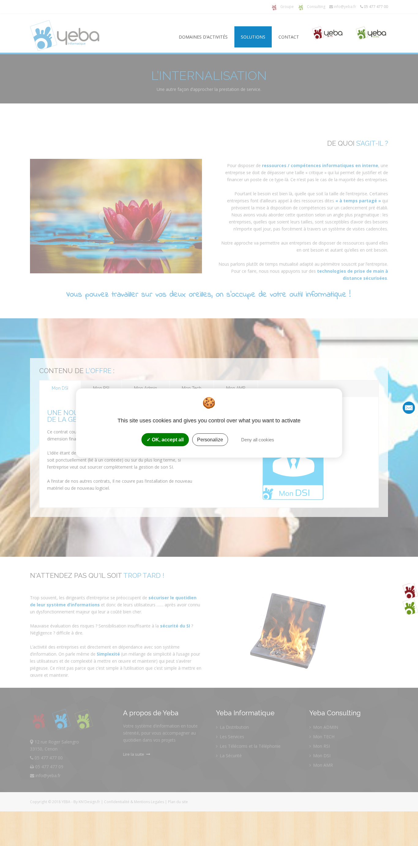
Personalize (210, 439)
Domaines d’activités (203, 37)
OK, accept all (167, 439)
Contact (288, 37)
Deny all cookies (257, 439)
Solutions (253, 37)
